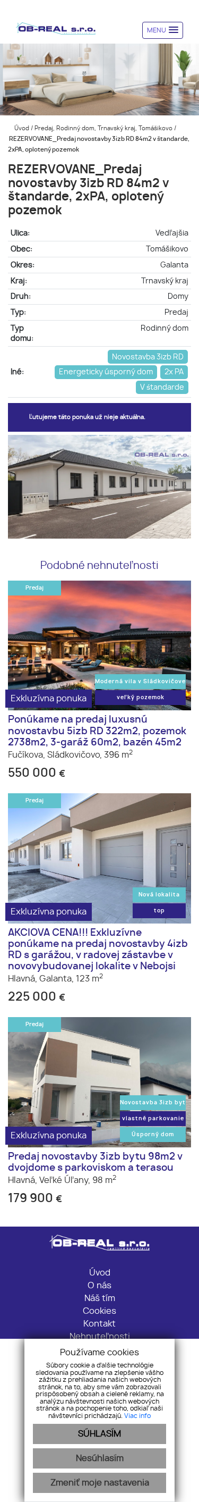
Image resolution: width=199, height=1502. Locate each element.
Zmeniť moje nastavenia (99, 1483)
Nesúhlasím (100, 1458)
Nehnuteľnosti (100, 1336)
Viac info (137, 1416)
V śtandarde (162, 387)
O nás (99, 1285)
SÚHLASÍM (99, 1434)
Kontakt (99, 1324)
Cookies (99, 1311)
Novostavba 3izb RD (148, 357)
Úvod (21, 128)
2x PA (174, 372)
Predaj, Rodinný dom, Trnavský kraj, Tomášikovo (104, 128)
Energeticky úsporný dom (106, 372)
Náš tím (99, 1298)
